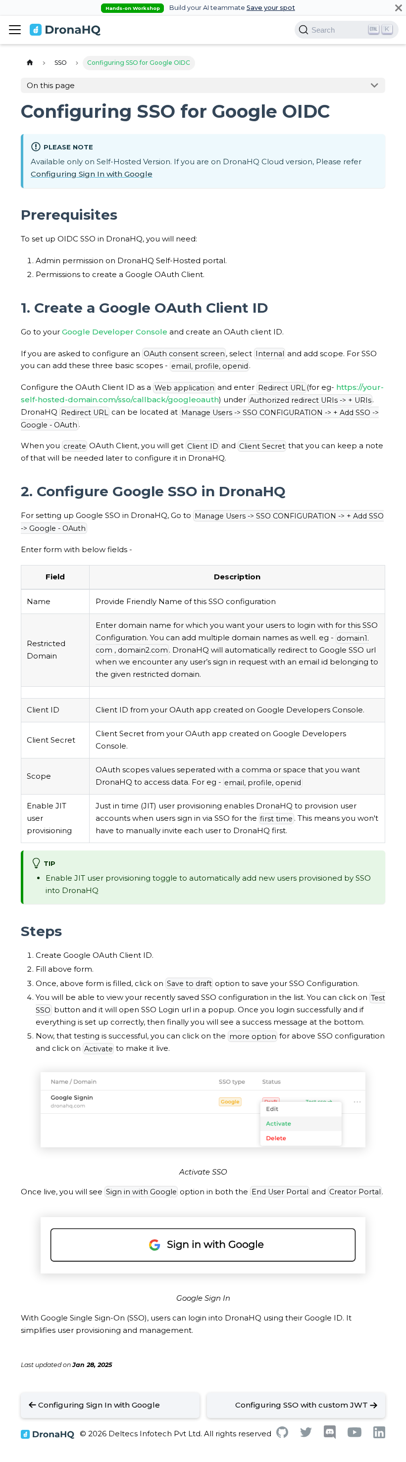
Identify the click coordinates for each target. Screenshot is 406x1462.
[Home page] (30, 63)
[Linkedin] (379, 1435)
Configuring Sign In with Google (91, 174)
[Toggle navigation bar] (14, 29)
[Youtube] (354, 1434)
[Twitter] (306, 1434)
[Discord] (330, 1436)
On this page (51, 85)
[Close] (398, 7)
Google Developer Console (114, 331)
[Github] (282, 1435)
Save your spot (271, 7)
